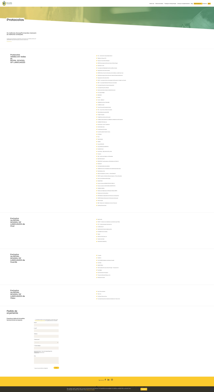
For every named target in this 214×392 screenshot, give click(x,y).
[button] (46, 342)
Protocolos (197, 3)
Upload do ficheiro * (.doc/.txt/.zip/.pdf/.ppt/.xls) (43, 351)
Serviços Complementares (183, 3)
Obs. (35, 355)
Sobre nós (151, 3)
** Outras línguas (37, 345)
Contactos (204, 3)
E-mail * (35, 328)
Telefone (35, 333)
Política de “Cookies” (90, 389)
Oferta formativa (159, 3)
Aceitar (144, 389)
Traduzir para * (37, 339)
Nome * (35, 322)
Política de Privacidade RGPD (40, 320)
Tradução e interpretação (170, 3)
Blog (192, 3)
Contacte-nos (9, 41)
